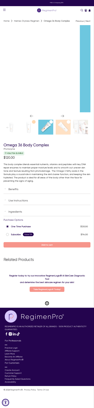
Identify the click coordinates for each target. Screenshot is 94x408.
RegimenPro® (16, 390)
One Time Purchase (21, 226)
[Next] (62, 116)
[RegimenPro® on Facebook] (6, 335)
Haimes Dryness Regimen (26, 21)
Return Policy (10, 376)
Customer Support (13, 373)
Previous (80, 21)
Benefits (11, 189)
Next (88, 21)
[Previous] (31, 116)
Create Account (12, 370)
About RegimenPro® (14, 359)
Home (7, 21)
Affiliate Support (12, 351)
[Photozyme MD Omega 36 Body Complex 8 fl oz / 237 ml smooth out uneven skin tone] (49, 68)
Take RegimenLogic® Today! (47, 289)
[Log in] (86, 10)
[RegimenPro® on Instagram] (10, 335)
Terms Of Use (43, 390)
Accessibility (10, 382)
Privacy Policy (30, 390)
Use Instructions (16, 200)
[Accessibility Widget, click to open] (5, 402)
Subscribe (16, 234)
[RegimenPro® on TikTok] (18, 335)
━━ (6, 345)
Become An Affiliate (14, 357)
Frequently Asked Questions (17, 379)
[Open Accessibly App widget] (47, 303)
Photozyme (9, 149)
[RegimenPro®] (47, 10)
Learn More (10, 354)
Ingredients (13, 211)
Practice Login (11, 348)
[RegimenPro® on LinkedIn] (14, 335)
